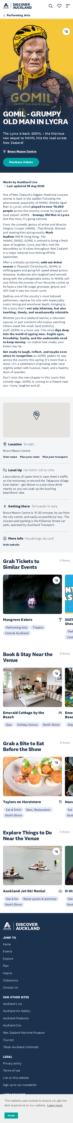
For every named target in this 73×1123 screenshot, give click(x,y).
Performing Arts (16, 627)
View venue (10, 456)
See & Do (12, 899)
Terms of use (11, 1070)
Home (7, 944)
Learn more (54, 1105)
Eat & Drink (13, 810)
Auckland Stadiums (16, 1018)
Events (7, 951)
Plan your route (29, 456)
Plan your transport (55, 456)
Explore (8, 959)
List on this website (16, 1078)
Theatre (38, 627)
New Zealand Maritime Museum (24, 1033)
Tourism (8, 1040)
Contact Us (10, 987)
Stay (9, 725)
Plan (6, 966)
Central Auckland (17, 633)
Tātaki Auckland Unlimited (20, 1047)
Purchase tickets (21, 162)
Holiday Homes (27, 725)
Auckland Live (12, 1004)
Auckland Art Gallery (17, 1011)
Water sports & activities (40, 899)
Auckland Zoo (12, 1025)
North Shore (51, 725)
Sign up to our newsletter (20, 1085)
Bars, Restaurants (38, 810)
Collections (10, 980)
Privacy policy (12, 1063)
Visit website (11, 544)
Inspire (7, 973)
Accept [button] (11, 1115)
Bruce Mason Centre (21, 151)
